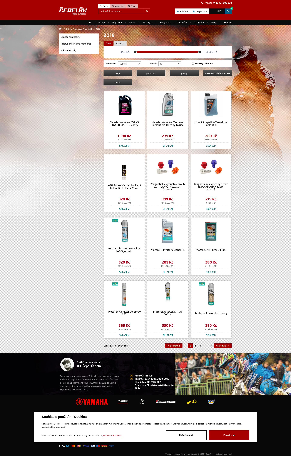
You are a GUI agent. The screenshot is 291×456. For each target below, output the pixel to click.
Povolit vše (229, 435)
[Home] (90, 22)
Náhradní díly (68, 50)
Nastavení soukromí (223, 454)
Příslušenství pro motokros (76, 43)
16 (211, 345)
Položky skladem (204, 63)
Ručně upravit (186, 435)
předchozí (175, 345)
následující (221, 345)
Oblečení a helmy (70, 36)
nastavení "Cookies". (112, 435)
